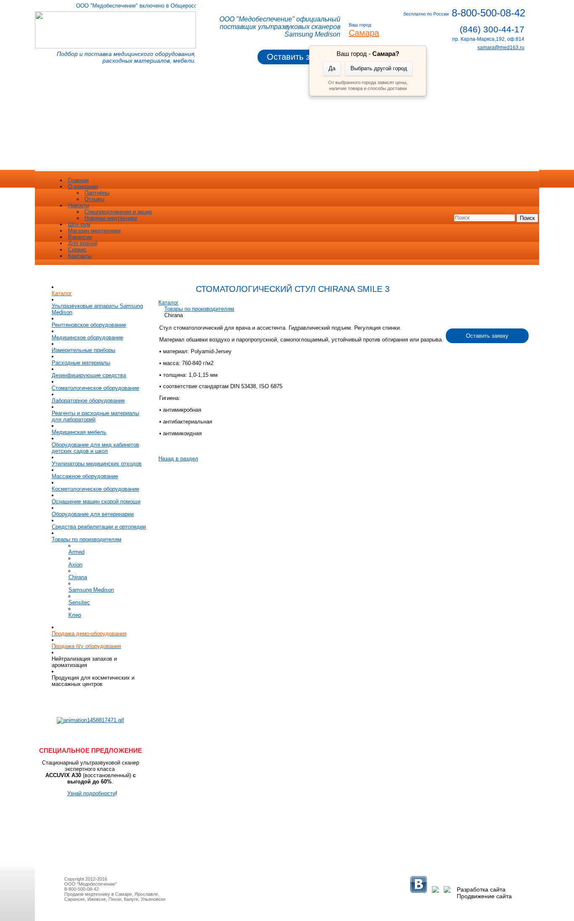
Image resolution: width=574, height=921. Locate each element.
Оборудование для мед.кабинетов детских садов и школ (95, 448)
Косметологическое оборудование (95, 489)
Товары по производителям (86, 539)
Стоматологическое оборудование (95, 388)
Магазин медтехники (94, 231)
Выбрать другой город (378, 68)
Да (332, 68)
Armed (76, 552)
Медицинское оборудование (87, 337)
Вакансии (80, 237)
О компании (83, 186)
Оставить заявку (299, 56)
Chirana (77, 577)
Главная (78, 180)
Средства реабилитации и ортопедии (99, 527)
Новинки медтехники (110, 218)
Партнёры (96, 193)
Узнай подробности (91, 793)
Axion (75, 564)
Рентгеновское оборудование (89, 325)
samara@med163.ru (500, 47)
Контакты (80, 256)
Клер (74, 615)
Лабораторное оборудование (88, 400)
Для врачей (82, 243)
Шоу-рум (79, 224)
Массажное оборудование (85, 476)
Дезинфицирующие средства (89, 375)
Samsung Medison (91, 590)
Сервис (77, 249)
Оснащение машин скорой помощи (96, 501)
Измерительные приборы (83, 350)
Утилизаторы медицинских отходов (97, 463)
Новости (78, 205)
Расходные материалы (81, 363)
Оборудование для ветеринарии (93, 514)
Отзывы (94, 199)
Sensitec (79, 602)
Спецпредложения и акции (118, 212)
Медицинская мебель (79, 432)
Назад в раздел (178, 458)
